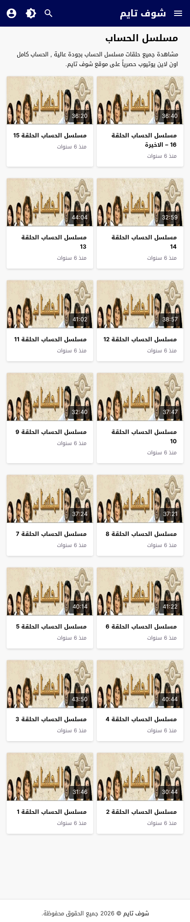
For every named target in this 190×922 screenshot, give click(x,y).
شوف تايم (143, 13)
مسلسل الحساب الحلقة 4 (141, 719)
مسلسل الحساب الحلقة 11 (50, 339)
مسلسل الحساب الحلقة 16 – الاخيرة (144, 140)
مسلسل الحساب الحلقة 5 (51, 626)
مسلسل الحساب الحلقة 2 (141, 811)
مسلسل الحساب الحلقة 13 (54, 242)
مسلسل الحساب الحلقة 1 (52, 811)
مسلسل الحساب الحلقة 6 (141, 626)
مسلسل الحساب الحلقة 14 (144, 242)
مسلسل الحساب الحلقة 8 (141, 533)
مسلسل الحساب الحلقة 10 (144, 436)
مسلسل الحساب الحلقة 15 (50, 135)
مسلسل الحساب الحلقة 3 (51, 719)
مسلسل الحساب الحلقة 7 (51, 533)
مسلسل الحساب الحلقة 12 (140, 339)
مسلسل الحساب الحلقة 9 (51, 432)
